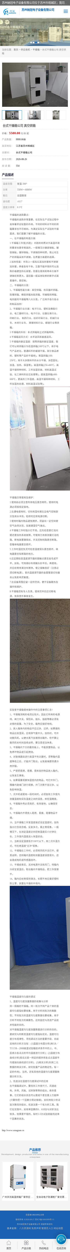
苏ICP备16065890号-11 (44, 1219)
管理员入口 (47, 1228)
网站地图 (58, 1228)
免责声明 (36, 1228)
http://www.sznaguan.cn (13, 1130)
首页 (16, 50)
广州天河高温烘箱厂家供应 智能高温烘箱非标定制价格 (30, 1197)
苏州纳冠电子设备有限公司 (28, 1224)
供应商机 (25, 50)
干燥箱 (36, 50)
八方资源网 (25, 1228)
